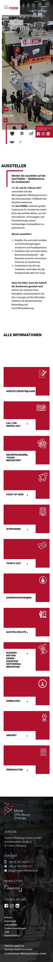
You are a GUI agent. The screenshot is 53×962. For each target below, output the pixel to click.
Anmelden (13, 888)
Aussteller (24, 134)
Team (14, 143)
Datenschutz (11, 924)
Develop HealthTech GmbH (18, 949)
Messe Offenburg (25, 143)
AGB (7, 932)
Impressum (10, 921)
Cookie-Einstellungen (15, 928)
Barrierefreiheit (12, 935)
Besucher (14, 134)
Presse (34, 134)
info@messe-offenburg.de (23, 870)
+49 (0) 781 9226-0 (19, 862)
